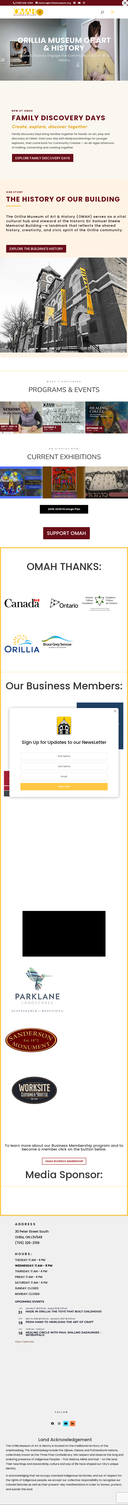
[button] (125, 3)
